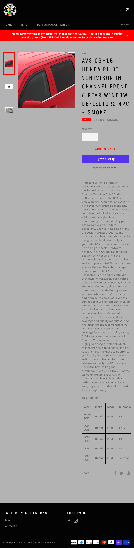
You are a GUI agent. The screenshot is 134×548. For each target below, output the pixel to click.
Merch (24, 24)
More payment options (105, 167)
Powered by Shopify (45, 542)
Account (126, 24)
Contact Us (10, 526)
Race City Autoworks (23, 542)
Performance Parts (52, 24)
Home (7, 24)
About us (9, 520)
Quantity (87, 129)
